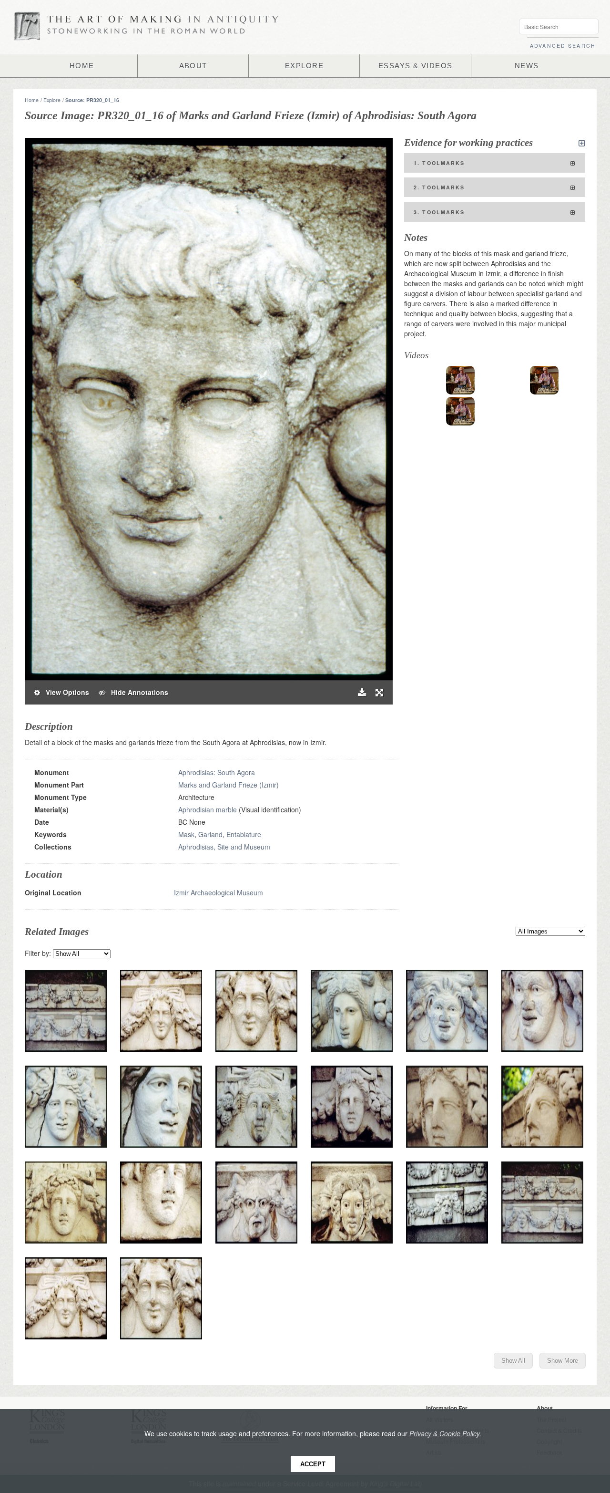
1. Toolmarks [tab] (439, 162)
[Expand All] (582, 143)
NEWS (527, 66)
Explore (52, 100)
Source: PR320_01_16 (92, 100)
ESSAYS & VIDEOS (415, 66)
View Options (64, 692)
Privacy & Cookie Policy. (445, 1433)
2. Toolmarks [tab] (439, 187)
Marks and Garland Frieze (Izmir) (228, 784)
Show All (513, 1360)
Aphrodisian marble (207, 809)
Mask (186, 834)
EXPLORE (304, 66)
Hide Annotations (136, 692)
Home (32, 100)
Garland (210, 834)
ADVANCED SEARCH (563, 45)
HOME (82, 66)
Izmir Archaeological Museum (218, 892)
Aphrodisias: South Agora (216, 772)
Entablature (243, 834)
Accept (312, 1464)
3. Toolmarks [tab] (439, 212)
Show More (562, 1360)
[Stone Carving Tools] (460, 380)
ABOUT (193, 66)
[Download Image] (362, 692)
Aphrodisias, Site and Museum (224, 846)
